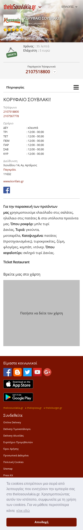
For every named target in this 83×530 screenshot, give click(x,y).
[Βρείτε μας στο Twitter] (27, 375)
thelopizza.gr (34, 407)
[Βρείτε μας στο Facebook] (6, 192)
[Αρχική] (20, 7)
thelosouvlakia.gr (13, 407)
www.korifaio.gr (13, 181)
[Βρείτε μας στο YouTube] (37, 375)
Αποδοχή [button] (41, 522)
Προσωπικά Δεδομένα (16, 455)
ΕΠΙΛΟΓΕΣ (68, 7)
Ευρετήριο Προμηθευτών (18, 442)
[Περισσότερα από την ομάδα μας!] (40, 7)
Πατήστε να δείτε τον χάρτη (41, 313)
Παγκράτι (19, 39)
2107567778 (11, 116)
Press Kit (8, 475)
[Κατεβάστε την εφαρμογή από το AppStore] (18, 387)
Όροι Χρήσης (11, 448)
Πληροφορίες (15, 87)
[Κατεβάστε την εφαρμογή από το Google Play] (18, 400)
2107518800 (38, 71)
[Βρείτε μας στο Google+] (47, 375)
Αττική (7, 39)
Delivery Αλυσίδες (13, 435)
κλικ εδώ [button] (23, 511)
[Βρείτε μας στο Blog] (17, 375)
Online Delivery (12, 422)
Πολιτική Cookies (13, 462)
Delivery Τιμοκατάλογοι (17, 429)
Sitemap (8, 468)
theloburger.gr (54, 407)
